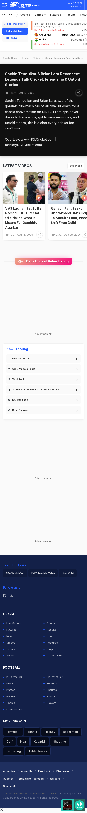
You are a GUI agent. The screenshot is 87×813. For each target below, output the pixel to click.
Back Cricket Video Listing (47, 261)
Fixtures (55, 14)
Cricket (8, 14)
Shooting (59, 741)
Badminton (70, 731)
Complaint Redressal (31, 778)
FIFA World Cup (21, 358)
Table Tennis (38, 751)
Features (52, 642)
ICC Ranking (55, 655)
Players (51, 649)
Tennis (32, 731)
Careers (55, 778)
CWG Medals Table (23, 368)
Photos (51, 636)
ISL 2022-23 (14, 677)
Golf (9, 741)
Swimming (13, 751)
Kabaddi (40, 741)
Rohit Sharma (20, 410)
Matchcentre (14, 709)
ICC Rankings (20, 399)
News (10, 636)
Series (39, 14)
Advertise (9, 771)
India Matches (14, 31)
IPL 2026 (11, 38)
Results (71, 14)
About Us (26, 771)
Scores (25, 14)
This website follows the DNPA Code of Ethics (31, 793)
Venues (11, 655)
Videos (37, 57)
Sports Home (10, 57)
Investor (8, 778)
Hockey (50, 731)
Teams (10, 649)
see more (76, 165)
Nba (23, 741)
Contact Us (9, 786)
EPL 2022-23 (55, 677)
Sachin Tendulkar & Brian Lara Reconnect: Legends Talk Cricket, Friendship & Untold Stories (43, 79)
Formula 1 (13, 731)
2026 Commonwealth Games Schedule (35, 389)
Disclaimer (62, 771)
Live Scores (13, 623)
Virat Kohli (18, 379)
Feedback (44, 771)
